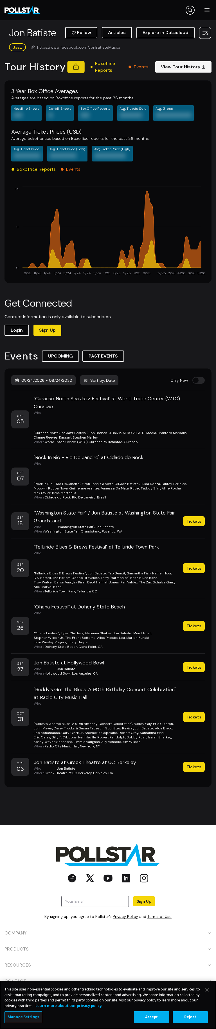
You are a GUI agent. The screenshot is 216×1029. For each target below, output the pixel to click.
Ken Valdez (129, 582)
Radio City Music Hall (61, 746)
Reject (190, 1016)
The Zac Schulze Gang (157, 582)
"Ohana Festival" (46, 633)
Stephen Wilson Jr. (49, 637)
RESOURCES (17, 965)
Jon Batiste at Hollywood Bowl (69, 662)
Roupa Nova (58, 488)
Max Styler (42, 493)
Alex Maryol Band (48, 587)
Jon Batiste (98, 433)
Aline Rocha (171, 488)
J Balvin (115, 433)
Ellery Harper (78, 642)
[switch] (198, 380)
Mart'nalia (68, 493)
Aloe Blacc (163, 728)
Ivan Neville (87, 737)
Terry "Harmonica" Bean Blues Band (129, 578)
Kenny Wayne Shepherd (53, 742)
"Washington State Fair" (75, 527)
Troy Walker (43, 582)
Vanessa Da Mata (115, 488)
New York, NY (90, 746)
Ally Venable (111, 742)
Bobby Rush (137, 737)
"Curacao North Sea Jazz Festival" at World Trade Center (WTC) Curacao (107, 402)
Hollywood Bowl (57, 673)
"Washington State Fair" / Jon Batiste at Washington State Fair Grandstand (104, 516)
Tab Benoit (116, 573)
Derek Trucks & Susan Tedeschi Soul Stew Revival (93, 728)
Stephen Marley (85, 437)
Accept (151, 1016)
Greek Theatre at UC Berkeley (68, 773)
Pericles (179, 484)
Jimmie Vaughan (87, 742)
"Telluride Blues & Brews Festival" (60, 573)
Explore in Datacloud (165, 32)
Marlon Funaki (137, 637)
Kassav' (65, 437)
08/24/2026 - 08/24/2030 (46, 380)
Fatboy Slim (150, 488)
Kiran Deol (86, 582)
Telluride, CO (87, 591)
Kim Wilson (131, 742)
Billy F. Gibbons (64, 737)
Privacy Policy (125, 916)
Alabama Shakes (98, 633)
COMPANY (15, 933)
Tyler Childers (72, 633)
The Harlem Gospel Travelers (75, 578)
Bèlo (55, 493)
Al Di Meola (147, 433)
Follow (84, 32)
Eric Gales (42, 737)
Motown (40, 488)
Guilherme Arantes (84, 488)
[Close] (207, 990)
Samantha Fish (139, 573)
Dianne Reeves (46, 437)
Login (17, 330)
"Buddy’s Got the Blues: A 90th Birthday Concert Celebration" (83, 724)
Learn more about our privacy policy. (68, 1005)
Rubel (135, 488)
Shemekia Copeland (101, 733)
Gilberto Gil (109, 484)
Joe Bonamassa (47, 733)
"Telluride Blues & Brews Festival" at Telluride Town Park (96, 546)
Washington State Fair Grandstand (72, 531)
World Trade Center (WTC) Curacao (73, 442)
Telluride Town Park (59, 591)
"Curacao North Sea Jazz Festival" (60, 433)
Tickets (193, 521)
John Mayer (43, 728)
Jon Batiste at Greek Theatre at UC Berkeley (85, 762)
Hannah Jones (107, 582)
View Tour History (180, 67)
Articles (117, 32)
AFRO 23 (130, 433)
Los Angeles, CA (85, 673)
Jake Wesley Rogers (50, 642)
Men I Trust (142, 633)
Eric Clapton (163, 724)
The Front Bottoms (80, 637)
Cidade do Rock (57, 497)
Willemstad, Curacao (121, 442)
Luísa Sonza (150, 484)
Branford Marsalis (172, 433)
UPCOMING (60, 356)
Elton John (90, 484)
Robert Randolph (111, 737)
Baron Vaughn (65, 582)
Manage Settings (23, 1016)
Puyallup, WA (112, 531)
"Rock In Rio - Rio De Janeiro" (57, 484)
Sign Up (47, 330)
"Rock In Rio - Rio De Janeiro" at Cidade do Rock (88, 457)
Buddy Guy (143, 724)
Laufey (166, 484)
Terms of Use (159, 916)
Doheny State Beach (60, 646)
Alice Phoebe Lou (111, 637)
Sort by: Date (102, 380)
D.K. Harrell (42, 578)
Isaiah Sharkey (159, 737)
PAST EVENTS (103, 356)
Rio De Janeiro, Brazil (89, 497)
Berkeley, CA (103, 773)
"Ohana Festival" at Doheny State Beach (79, 606)
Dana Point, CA (91, 646)
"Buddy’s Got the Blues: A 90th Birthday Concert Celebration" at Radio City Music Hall (105, 693)
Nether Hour (162, 573)
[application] (108, 231)
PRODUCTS (16, 949)
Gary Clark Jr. (72, 733)
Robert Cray (128, 733)
